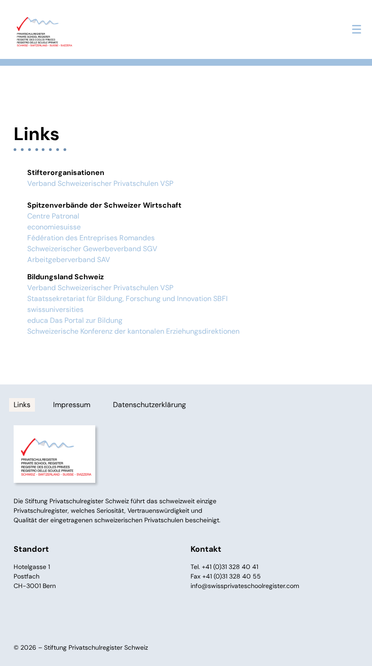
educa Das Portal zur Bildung (74, 320)
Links (22, 404)
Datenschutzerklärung (149, 404)
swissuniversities (55, 309)
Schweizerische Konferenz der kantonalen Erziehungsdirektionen (133, 331)
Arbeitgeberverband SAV (68, 259)
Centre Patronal (53, 216)
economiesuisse (54, 227)
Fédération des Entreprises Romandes (91, 238)
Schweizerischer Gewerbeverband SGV (92, 248)
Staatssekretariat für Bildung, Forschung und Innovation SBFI (127, 298)
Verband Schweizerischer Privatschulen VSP (100, 183)
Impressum (71, 404)
